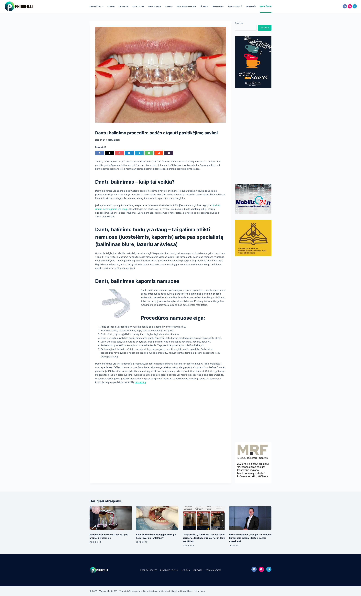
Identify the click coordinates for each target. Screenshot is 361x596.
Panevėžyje (95, 6)
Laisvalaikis (218, 6)
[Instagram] (350, 6)
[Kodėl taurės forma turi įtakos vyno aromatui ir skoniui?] (111, 518)
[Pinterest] (119, 153)
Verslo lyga (138, 6)
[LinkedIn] (129, 153)
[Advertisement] (253, 136)
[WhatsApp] (149, 153)
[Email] (168, 153)
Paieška (239, 23)
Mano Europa (154, 6)
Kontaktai (197, 570)
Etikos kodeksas (213, 570)
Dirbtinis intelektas (186, 6)
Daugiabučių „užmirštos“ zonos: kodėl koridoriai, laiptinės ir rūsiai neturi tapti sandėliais (204, 538)
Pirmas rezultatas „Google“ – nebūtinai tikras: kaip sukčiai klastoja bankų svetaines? (250, 538)
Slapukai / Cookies (148, 570)
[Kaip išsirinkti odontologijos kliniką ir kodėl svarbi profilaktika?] (157, 518)
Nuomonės (251, 6)
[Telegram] (355, 6)
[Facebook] (345, 6)
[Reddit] (158, 153)
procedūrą (140, 382)
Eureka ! (169, 6)
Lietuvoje (123, 6)
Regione (111, 6)
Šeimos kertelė (235, 6)
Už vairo (204, 6)
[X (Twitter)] (109, 153)
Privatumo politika (169, 570)
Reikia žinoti (265, 6)
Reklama (185, 570)
